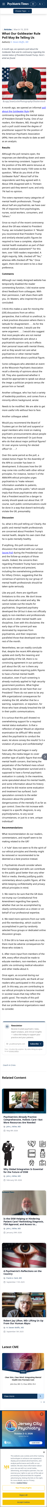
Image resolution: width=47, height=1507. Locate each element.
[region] (23, 1478)
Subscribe (34, 1044)
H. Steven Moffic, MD (15, 1327)
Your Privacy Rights (23, 1488)
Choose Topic (20, 11)
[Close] (44, 1452)
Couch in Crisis (9, 1065)
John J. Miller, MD (13, 1126)
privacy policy (14, 1051)
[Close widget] (41, 1414)
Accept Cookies (23, 1502)
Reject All (23, 1495)
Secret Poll (7, 552)
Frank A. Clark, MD (14, 1278)
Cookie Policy (22, 1483)
